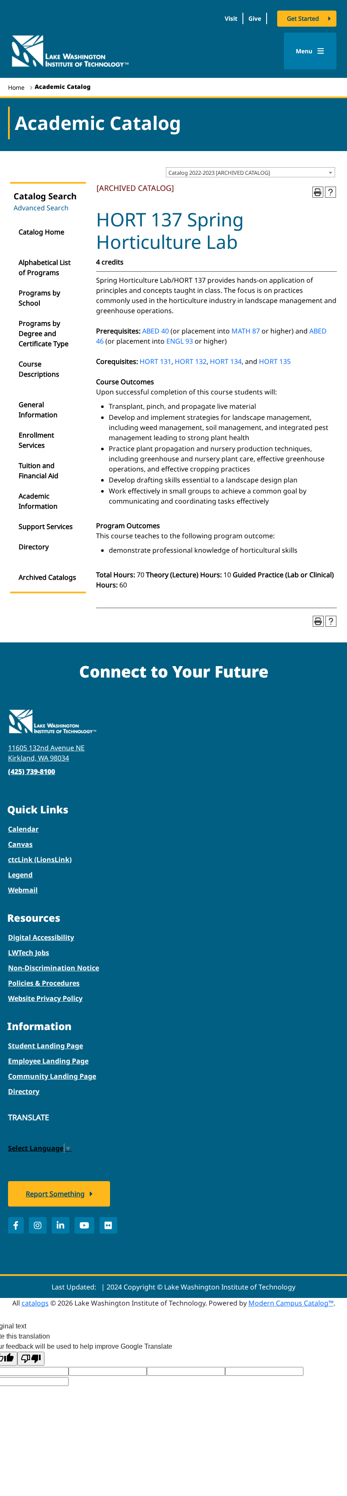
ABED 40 (155, 331)
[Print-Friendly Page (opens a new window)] (317, 192)
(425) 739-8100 (31, 771)
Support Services (46, 526)
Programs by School (39, 298)
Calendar (23, 829)
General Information (38, 409)
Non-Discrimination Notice (53, 968)
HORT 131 (155, 361)
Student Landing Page (45, 1045)
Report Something (55, 1193)
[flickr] (108, 1225)
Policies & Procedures (44, 983)
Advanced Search (41, 207)
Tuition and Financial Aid (38, 470)
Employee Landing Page (48, 1061)
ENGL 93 (179, 341)
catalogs (35, 1303)
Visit (231, 18)
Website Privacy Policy (45, 998)
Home (16, 87)
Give (254, 18)
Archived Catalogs (47, 577)
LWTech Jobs (28, 952)
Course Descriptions (39, 369)
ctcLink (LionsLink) (40, 859)
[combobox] (250, 172)
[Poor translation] (30, 1359)
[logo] (70, 50)
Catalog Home (41, 232)
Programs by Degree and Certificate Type (44, 333)
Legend (20, 874)
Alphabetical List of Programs (45, 267)
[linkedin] (60, 1225)
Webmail (23, 890)
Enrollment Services (36, 440)
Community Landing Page (52, 1076)
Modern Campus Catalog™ (290, 1303)
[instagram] (38, 1225)
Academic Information (38, 501)
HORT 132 (191, 361)
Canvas (20, 844)
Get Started (303, 18)
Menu (305, 51)
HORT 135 (275, 361)
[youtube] (84, 1225)
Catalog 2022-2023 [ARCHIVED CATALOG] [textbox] (219, 172)
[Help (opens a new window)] (330, 192)
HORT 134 (226, 361)
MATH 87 (245, 331)
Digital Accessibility (41, 937)
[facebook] (16, 1225)
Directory (34, 546)
